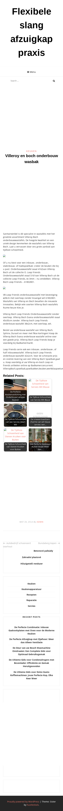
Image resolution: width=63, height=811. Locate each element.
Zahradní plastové (31, 557)
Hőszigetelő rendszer (31, 563)
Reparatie (31, 600)
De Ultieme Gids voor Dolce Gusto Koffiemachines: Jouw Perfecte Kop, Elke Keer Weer (31, 675)
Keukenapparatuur (31, 589)
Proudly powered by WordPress (23, 801)
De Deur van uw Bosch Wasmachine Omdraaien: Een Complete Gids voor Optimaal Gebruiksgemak (31, 651)
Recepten (31, 594)
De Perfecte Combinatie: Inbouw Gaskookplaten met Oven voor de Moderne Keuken (31, 630)
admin (40, 522)
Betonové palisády (43, 550)
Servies (31, 606)
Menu (33, 71)
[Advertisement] (31, 116)
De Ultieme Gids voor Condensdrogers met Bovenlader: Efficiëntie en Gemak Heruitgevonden (31, 663)
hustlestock (33, 804)
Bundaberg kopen (47, 543)
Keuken (31, 151)
